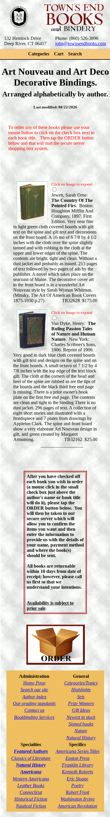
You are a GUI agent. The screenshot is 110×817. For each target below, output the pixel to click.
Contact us (34, 710)
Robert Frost (77, 792)
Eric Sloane (77, 778)
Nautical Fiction (31, 806)
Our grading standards (34, 703)
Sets (80, 696)
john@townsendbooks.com (80, 43)
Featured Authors (31, 751)
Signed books (81, 723)
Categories (38, 53)
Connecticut (31, 792)
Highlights (81, 689)
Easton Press (77, 758)
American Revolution (77, 806)
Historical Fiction (30, 798)
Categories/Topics (81, 682)
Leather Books (30, 785)
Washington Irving (77, 798)
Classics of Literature (30, 758)
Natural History (81, 737)
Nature (81, 730)
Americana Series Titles (77, 751)
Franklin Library (77, 764)
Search (75, 53)
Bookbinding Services (34, 717)
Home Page (34, 682)
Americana (30, 771)
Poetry (77, 785)
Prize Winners (81, 703)
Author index (34, 696)
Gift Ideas (81, 710)
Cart (58, 53)
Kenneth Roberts (77, 771)
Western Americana (31, 778)
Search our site (34, 689)
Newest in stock (81, 717)
